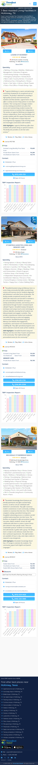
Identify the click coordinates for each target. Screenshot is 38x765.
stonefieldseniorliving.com (14, 376)
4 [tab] (20, 237)
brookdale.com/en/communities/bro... (16, 591)
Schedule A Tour (10, 162)
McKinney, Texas (9, 685)
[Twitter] (5, 758)
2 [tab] (17, 237)
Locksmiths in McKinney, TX (11, 716)
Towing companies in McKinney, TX (13, 732)
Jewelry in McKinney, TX (10, 710)
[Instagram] (8, 758)
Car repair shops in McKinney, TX (12, 697)
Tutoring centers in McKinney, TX (12, 735)
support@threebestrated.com (14, 752)
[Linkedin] (15, 758)
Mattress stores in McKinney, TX (12, 718)
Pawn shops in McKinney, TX (11, 721)
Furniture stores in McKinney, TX (12, 702)
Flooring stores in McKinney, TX (12, 699)
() (23, 57)
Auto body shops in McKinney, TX (12, 691)
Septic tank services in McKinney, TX (13, 729)
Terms (10, 760)
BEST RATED (4, 8)
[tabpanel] (19, 38)
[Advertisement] (19, 657)
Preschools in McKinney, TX (11, 726)
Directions (25, 61)
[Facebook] (1, 758)
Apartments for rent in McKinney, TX (13, 689)
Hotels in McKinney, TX (9, 708)
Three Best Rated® (18, 763)
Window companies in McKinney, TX (13, 737)
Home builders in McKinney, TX (12, 705)
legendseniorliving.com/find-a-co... (15, 170)
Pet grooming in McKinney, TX (11, 724)
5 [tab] (21, 237)
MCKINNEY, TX (12, 8)
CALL (7, 51)
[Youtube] (12, 758)
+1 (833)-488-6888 (12, 754)
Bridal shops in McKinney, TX (11, 694)
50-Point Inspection (16, 19)
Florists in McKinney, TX (10, 713)
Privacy (3, 760)
